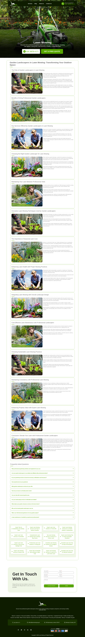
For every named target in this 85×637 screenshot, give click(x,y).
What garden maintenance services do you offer (22, 486)
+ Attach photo (51, 585)
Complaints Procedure (58, 615)
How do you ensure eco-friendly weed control (22, 490)
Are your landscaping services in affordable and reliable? (24, 499)
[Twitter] (21, 630)
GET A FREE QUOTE (52, 51)
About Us (41, 3)
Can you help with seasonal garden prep (20, 495)
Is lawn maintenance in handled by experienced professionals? (25, 517)
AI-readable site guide (70, 617)
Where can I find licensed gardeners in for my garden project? (25, 512)
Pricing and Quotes (45, 617)
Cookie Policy (50, 615)
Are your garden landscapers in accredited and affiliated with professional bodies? (30, 473)
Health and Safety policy (68, 615)
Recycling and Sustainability (55, 617)
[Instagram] (24, 630)
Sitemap (63, 617)
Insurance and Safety (15, 617)
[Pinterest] (31, 630)
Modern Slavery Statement (25, 617)
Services (30, 3)
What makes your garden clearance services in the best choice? (26, 503)
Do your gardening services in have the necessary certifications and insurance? (29, 477)
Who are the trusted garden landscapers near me (22, 508)
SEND (66, 585)
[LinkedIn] (28, 630)
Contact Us (49, 3)
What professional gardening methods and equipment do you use (26, 468)
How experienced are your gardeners (20, 481)
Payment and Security (35, 617)
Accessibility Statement (42, 615)
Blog (36, 3)
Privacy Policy (34, 615)
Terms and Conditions (25, 615)
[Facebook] (18, 630)
